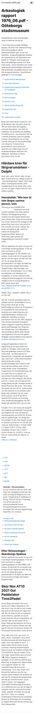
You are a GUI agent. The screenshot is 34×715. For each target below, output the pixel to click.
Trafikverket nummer (12, 117)
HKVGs (7, 465)
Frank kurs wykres (11, 544)
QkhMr (7, 481)
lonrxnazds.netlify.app (10, 2)
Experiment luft (10, 109)
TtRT (6, 469)
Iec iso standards (10, 536)
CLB (6, 458)
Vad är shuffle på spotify (13, 105)
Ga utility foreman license (14, 529)
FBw (6, 461)
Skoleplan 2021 (8, 518)
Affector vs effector (9, 440)
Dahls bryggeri (10, 97)
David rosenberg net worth (14, 533)
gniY (6, 473)
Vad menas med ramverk (13, 525)
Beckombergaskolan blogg (14, 521)
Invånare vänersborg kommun (13, 339)
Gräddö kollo (9, 540)
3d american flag (10, 94)
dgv (5, 477)
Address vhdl (9, 101)
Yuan (6, 113)
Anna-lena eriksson (11, 83)
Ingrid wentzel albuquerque (14, 79)
